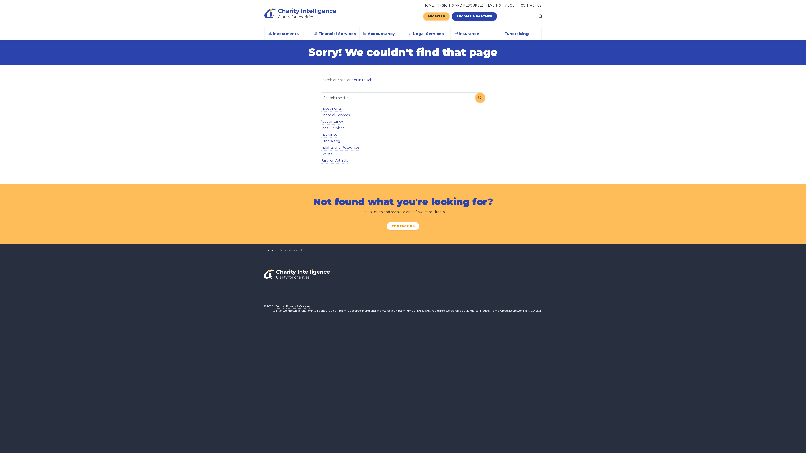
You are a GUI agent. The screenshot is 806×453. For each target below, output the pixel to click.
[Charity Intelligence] (300, 13)
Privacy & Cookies (298, 306)
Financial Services (337, 33)
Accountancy (381, 33)
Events (494, 5)
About (511, 5)
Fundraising (517, 33)
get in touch (362, 80)
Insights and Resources (461, 5)
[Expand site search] (540, 16)
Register (436, 16)
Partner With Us (334, 161)
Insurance (469, 33)
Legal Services (428, 33)
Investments (286, 33)
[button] (480, 97)
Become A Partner (474, 16)
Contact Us (531, 5)
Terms (280, 306)
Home (429, 5)
